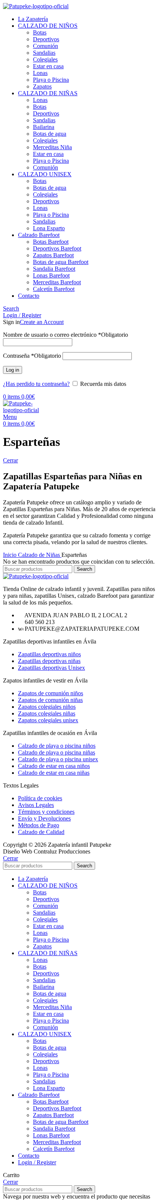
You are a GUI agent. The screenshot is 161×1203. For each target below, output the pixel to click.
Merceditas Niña (52, 147)
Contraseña (32, 355)
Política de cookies (40, 798)
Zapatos (42, 86)
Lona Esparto (49, 228)
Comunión (45, 46)
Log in (12, 370)
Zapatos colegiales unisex (48, 720)
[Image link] (36, 576)
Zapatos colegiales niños (47, 707)
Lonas (40, 73)
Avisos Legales (36, 805)
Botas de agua (49, 133)
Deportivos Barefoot (57, 248)
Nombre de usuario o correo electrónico (65, 335)
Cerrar (10, 460)
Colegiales (45, 59)
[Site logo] (36, 6)
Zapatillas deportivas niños (49, 654)
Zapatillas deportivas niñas (49, 661)
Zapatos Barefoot (53, 255)
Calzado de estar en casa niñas (53, 773)
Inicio (10, 555)
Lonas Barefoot (51, 275)
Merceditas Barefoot (57, 282)
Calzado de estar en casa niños (54, 766)
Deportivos (46, 39)
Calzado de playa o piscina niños (56, 745)
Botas (39, 32)
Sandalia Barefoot (54, 269)
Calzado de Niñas (39, 555)
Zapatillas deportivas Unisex (51, 667)
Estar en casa (48, 66)
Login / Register (37, 1162)
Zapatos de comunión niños (50, 693)
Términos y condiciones (46, 811)
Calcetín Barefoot (54, 289)
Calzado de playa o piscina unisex (58, 759)
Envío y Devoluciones (44, 818)
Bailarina (43, 127)
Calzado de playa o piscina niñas (56, 752)
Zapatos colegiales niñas (46, 713)
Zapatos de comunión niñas (50, 700)
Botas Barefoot (51, 241)
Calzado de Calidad (41, 832)
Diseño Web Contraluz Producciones (46, 851)
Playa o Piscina (51, 79)
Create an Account (42, 322)
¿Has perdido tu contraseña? (36, 384)
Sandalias (44, 53)
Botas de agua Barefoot (60, 262)
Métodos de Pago (38, 825)
